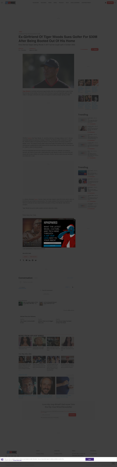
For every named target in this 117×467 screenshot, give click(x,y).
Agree (89, 459)
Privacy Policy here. (17, 460)
